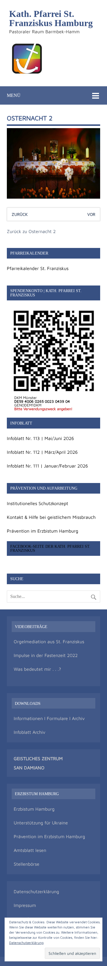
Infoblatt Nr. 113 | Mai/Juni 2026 (40, 438)
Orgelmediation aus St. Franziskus (49, 641)
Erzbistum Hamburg (34, 808)
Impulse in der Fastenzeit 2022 (46, 655)
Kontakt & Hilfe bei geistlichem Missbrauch (51, 517)
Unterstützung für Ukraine (41, 822)
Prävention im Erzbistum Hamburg (42, 530)
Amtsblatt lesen (30, 850)
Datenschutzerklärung (36, 891)
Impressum (25, 905)
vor (91, 214)
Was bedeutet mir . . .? (37, 669)
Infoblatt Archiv (29, 732)
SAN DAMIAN (27, 767)
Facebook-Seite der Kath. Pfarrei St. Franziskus (50, 548)
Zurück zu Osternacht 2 (31, 231)
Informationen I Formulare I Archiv (49, 718)
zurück (20, 214)
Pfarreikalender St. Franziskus (37, 268)
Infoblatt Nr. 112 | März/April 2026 (42, 452)
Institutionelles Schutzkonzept (37, 503)
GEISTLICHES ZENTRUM (38, 758)
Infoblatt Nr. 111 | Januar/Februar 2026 (47, 465)
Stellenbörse (26, 864)
